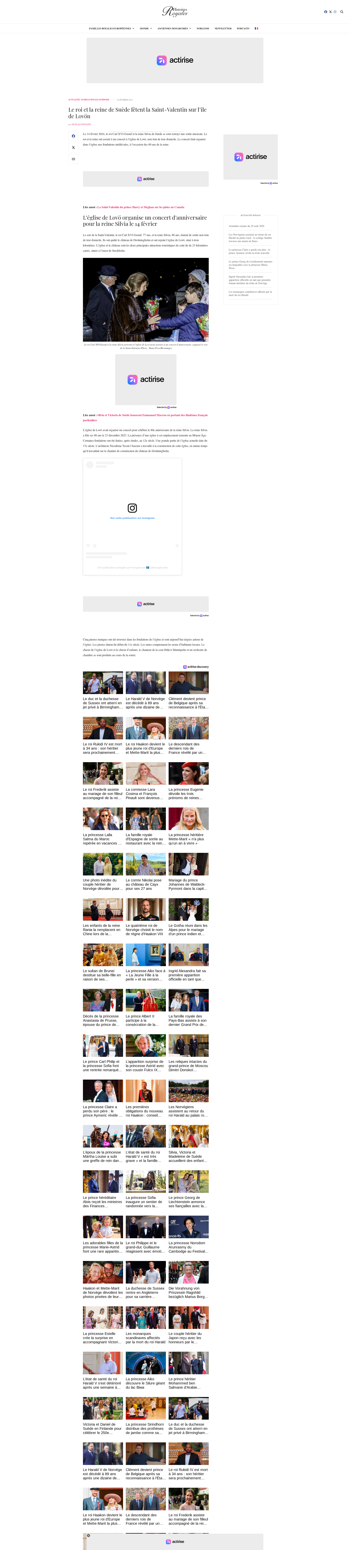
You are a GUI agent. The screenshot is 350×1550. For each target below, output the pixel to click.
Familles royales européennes (110, 28)
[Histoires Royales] (175, 11)
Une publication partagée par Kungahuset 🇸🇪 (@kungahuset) (132, 567)
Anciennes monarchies (173, 28)
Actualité (74, 100)
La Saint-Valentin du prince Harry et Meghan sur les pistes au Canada (140, 207)
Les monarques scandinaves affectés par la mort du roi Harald (250, 293)
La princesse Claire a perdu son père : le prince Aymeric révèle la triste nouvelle (249, 251)
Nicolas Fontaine (81, 124)
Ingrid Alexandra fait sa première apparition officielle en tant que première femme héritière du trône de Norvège (250, 280)
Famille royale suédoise (95, 100)
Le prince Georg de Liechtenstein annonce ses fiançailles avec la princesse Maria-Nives (250, 265)
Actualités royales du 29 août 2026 (246, 226)
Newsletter (223, 28)
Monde (144, 28)
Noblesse (203, 28)
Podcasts (243, 28)
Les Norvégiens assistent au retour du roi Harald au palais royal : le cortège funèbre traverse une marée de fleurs (250, 238)
